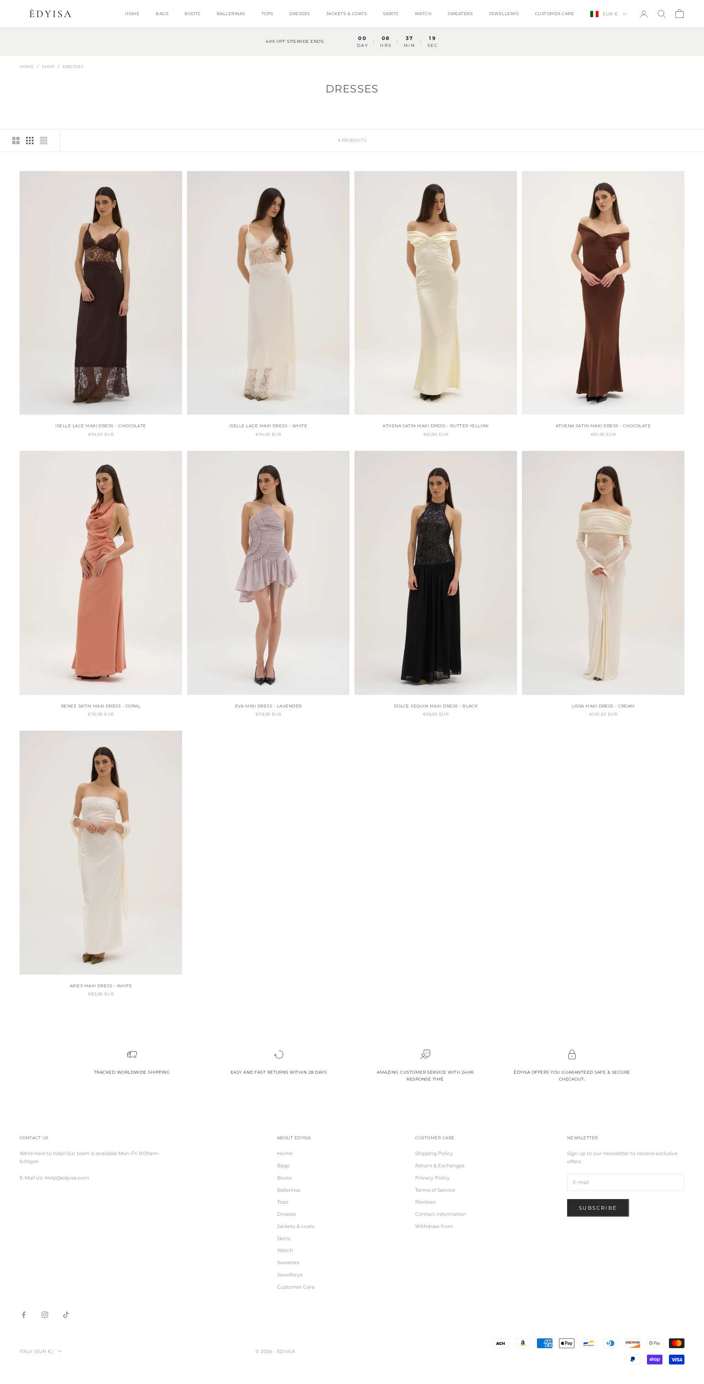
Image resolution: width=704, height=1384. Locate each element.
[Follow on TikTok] (66, 1315)
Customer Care (554, 13)
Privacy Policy (432, 1178)
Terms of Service (435, 1190)
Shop (48, 66)
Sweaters (460, 13)
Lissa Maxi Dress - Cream (603, 706)
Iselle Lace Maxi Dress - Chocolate (100, 426)
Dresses (299, 13)
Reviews (425, 1202)
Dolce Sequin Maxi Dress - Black (436, 706)
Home (132, 13)
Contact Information (440, 1214)
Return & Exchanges (439, 1165)
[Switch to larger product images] (16, 141)
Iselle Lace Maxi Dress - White (268, 426)
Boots (192, 13)
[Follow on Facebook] (24, 1315)
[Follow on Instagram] (45, 1315)
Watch (423, 13)
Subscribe (598, 1208)
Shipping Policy (434, 1153)
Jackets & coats (346, 13)
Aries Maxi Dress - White (101, 986)
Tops (267, 13)
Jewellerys (504, 13)
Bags (162, 13)
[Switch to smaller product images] (29, 141)
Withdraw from (434, 1226)
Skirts (390, 13)
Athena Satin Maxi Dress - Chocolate (603, 426)
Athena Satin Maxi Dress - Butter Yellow (436, 426)
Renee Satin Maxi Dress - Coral (101, 706)
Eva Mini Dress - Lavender (268, 706)
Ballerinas (231, 13)
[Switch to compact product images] (43, 141)
